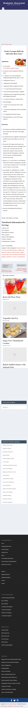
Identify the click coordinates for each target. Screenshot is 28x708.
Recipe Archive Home (8, 445)
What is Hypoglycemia (6, 665)
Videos (2, 555)
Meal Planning (4, 642)
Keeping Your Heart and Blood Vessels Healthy (11, 659)
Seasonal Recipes (7, 485)
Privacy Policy (4, 706)
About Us (3, 571)
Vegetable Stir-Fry (10, 318)
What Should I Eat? (5, 633)
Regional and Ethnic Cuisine (9, 257)
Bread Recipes (6, 455)
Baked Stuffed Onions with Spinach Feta (14, 366)
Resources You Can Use (6, 564)
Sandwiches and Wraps (8, 478)
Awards (3, 583)
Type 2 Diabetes (4, 603)
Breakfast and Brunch (8, 451)
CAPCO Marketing (10, 704)
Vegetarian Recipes (7, 498)
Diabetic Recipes (4, 630)
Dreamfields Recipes (11, 250)
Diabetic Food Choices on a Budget (8, 689)
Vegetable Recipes (7, 495)
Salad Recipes (6, 475)
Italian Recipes (15, 252)
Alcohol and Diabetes (5, 671)
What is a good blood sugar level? (8, 674)
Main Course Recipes (12, 254)
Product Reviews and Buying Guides (8, 561)
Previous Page (8, 44)
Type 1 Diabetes (4, 600)
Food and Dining (4, 549)
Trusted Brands (21, 257)
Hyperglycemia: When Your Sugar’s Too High (10, 683)
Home (2, 44)
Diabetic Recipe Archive (6, 546)
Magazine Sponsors (5, 574)
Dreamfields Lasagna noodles (11, 68)
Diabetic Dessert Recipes (8, 458)
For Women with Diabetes (6, 606)
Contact (3, 580)
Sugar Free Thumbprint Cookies (13, 342)
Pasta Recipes (21, 254)
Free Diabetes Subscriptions (7, 558)
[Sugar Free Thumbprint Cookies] (15, 330)
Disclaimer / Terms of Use (14, 706)
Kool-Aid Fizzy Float (11, 297)
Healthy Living (4, 552)
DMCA (21, 706)
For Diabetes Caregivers (6, 615)
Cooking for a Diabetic (6, 686)
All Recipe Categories (8, 502)
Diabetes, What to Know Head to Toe (9, 677)
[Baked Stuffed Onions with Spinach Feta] (15, 354)
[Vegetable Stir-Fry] (15, 308)
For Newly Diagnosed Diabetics (8, 597)
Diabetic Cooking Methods (6, 645)
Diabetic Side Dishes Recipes (9, 488)
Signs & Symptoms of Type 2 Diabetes (9, 680)
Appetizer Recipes (7, 448)
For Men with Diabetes (6, 609)
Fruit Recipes (6, 461)
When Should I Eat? (5, 636)
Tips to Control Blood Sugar (7, 692)
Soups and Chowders (8, 492)
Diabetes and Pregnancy (6, 612)
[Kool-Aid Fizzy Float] (15, 286)
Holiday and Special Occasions (10, 465)
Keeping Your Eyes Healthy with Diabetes (10, 662)
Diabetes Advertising (5, 577)
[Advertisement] (14, 26)
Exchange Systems (5, 668)
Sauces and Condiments (8, 482)
